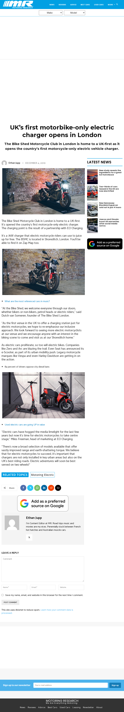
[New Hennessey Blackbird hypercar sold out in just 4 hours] (92, 209)
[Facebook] (23, 488)
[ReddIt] (51, 488)
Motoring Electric (42, 475)
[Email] (58, 488)
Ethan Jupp (14, 163)
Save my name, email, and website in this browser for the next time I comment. (44, 595)
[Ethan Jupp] (5, 163)
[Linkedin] (44, 488)
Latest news (99, 162)
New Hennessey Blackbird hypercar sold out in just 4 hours (110, 205)
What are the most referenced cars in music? (27, 301)
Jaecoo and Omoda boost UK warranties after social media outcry (109, 222)
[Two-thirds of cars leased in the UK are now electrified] (92, 193)
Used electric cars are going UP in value (25, 425)
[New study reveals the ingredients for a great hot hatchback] (92, 176)
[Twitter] (30, 488)
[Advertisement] (62, 82)
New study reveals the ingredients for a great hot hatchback (110, 172)
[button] (117, 4)
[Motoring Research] (18, 4)
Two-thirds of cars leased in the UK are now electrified (109, 188)
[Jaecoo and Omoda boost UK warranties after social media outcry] (92, 225)
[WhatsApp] (37, 488)
